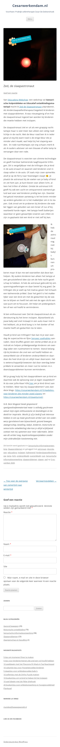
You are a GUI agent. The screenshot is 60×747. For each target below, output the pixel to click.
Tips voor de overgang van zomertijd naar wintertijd (15, 485)
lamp (9, 456)
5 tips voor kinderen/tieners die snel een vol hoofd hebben (28, 660)
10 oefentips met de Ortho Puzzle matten (21, 674)
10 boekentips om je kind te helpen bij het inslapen (25, 678)
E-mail (7, 555)
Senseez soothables (41, 338)
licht (14, 456)
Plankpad (7, 688)
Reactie (7, 512)
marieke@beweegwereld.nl (15, 707)
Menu (30, 19)
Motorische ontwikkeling (14, 629)
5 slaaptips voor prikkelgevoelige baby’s (20, 671)
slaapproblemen (30, 459)
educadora (12, 452)
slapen (41, 459)
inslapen (21, 452)
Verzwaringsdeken (46, 481)
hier (31, 383)
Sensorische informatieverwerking (18, 633)
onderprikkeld (23, 456)
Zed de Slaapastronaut (30, 106)
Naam (7, 544)
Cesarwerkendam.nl (30, 5)
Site (5, 566)
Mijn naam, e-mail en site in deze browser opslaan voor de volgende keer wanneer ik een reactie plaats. (29, 581)
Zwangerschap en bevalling (15, 640)
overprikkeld (35, 456)
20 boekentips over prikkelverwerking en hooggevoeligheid (28, 685)
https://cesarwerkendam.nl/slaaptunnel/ (23, 397)
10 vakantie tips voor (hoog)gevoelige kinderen (23, 667)
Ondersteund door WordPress (15, 742)
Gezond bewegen (10, 626)
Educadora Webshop (18, 99)
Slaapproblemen (15, 449)
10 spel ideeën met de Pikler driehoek (19, 681)
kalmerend (30, 452)
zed (46, 459)
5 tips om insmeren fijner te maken (18, 657)
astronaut (42, 449)
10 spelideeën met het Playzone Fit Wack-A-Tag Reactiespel (28, 664)
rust (43, 456)
